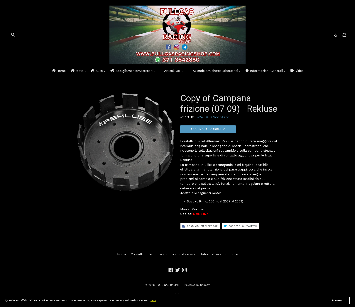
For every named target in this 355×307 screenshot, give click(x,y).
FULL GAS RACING (168, 284)
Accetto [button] (337, 300)
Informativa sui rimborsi (219, 254)
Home (121, 254)
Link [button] (153, 300)
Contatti (137, 254)
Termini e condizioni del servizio (172, 254)
